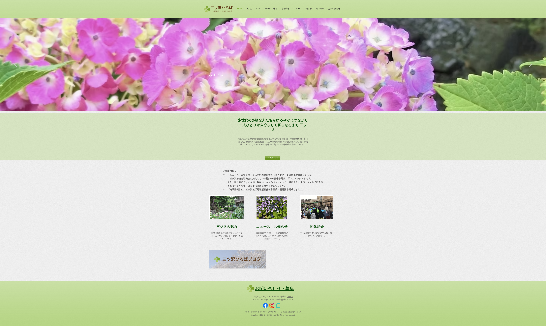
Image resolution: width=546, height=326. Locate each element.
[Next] (530, 64)
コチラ (290, 297)
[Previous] (15, 64)
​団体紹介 (317, 226)
